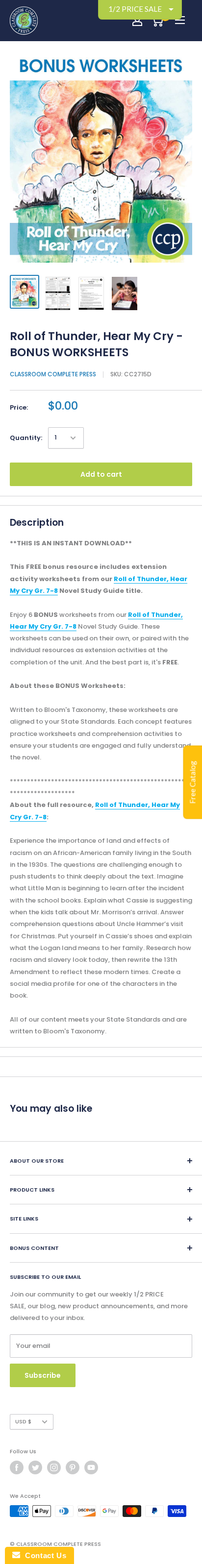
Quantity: (26, 437)
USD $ (23, 1421)
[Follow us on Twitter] (35, 1467)
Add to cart (101, 474)
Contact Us (43, 1555)
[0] (157, 20)
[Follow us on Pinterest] (72, 1467)
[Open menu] (180, 20)
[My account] (137, 20)
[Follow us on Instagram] (54, 1467)
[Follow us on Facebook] (17, 1467)
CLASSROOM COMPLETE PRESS (53, 374)
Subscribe (43, 1375)
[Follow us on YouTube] (91, 1467)
